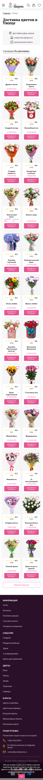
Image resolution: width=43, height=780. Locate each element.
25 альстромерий (31, 480)
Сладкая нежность (12, 172)
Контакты (7, 610)
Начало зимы (31, 215)
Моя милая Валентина (31, 348)
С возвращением (10, 653)
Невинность (12, 479)
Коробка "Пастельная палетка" (11, 349)
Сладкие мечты (11, 523)
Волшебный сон (31, 128)
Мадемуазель (31, 436)
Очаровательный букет (31, 261)
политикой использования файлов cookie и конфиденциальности (25, 770)
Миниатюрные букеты (12, 719)
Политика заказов (11, 616)
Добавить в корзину (11, 93)
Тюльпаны (7, 686)
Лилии (5, 681)
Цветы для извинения (12, 659)
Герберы (7, 691)
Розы (5, 670)
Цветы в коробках (10, 703)
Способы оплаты (10, 621)
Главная (6, 13)
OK (21, 776)
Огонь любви (11, 304)
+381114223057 (15, 740)
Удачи (5, 648)
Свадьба (7, 638)
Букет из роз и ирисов (31, 567)
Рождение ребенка (11, 643)
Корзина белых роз (31, 524)
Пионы (6, 675)
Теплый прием (12, 566)
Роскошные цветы (11, 724)
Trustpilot (33, 735)
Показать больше (21, 585)
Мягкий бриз (11, 436)
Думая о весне (12, 84)
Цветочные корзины (12, 708)
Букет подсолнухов (11, 393)
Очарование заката (31, 85)
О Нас (5, 605)
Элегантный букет (12, 216)
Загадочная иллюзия (31, 172)
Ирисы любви (31, 304)
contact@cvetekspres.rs (17, 752)
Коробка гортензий (11, 261)
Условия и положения (12, 626)
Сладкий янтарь (11, 128)
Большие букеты (10, 713)
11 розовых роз (31, 392)
